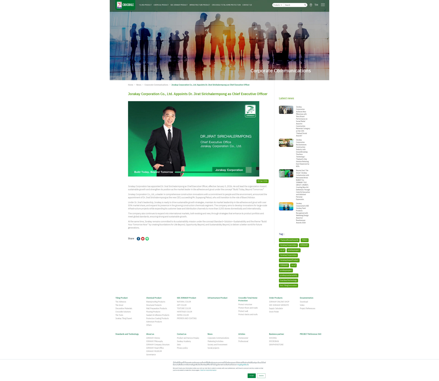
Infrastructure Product (199, 5)
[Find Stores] (311, 5)
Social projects (213, 348)
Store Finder (274, 312)
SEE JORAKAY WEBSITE (279, 305)
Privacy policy (182, 348)
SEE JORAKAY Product (179, 5)
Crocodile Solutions (123, 312)
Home (130, 85)
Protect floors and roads (248, 308)
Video (302, 305)
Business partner (276, 334)
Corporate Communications (156, 85)
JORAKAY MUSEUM (154, 351)
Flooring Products (153, 312)
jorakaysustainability (288, 275)
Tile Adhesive (120, 302)
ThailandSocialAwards (289, 240)
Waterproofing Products (155, 302)
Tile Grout (119, 305)
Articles (241, 334)
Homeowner (243, 338)
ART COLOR (181, 305)
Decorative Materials (123, 308)
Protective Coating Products (157, 318)
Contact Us (247, 5)
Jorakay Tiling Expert (123, 318)
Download (304, 302)
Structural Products (154, 305)
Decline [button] (261, 376)
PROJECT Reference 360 (310, 334)
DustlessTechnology (288, 280)
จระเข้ (282, 250)
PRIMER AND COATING (187, 318)
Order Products (275, 298)
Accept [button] (252, 376)
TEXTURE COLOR (184, 308)
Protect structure (245, 304)
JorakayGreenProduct (289, 260)
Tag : (281, 234)
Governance (151, 354)
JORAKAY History (153, 338)
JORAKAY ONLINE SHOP (279, 302)
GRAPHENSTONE (276, 344)
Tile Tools (119, 315)
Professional (243, 341)
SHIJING (273, 338)
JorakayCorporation (288, 245)
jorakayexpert (293, 250)
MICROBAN (274, 341)
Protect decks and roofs (248, 314)
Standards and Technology (127, 334)
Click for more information (208, 370)
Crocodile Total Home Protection (226, 5)
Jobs (179, 344)
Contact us (181, 334)
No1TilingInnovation (288, 285)
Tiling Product (145, 5)
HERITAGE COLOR (184, 312)
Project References (307, 308)
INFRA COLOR (183, 315)
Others (149, 325)
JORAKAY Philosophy (154, 341)
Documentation (306, 298)
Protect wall (243, 311)
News (138, 85)
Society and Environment (217, 344)
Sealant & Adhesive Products (157, 315)
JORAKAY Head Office (155, 348)
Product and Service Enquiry (188, 338)
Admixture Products (154, 322)
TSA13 (304, 240)
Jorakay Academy (184, 341)
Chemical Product (161, 5)
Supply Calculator (276, 308)
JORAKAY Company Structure (157, 344)
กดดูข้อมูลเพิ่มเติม (243, 364)
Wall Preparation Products (156, 308)
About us (150, 334)
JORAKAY (304, 245)
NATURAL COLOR (184, 302)
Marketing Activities (215, 341)
